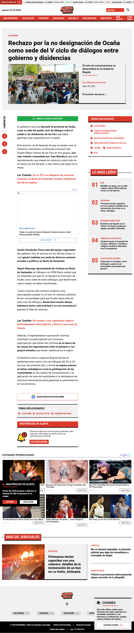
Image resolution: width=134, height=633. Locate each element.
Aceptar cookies (111, 625)
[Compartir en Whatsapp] (4, 151)
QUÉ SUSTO (119, 18)
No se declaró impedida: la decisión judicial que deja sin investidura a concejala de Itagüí (111, 552)
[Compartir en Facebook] (4, 136)
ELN (95, 153)
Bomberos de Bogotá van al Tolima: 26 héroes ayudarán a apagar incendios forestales (113, 226)
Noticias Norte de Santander (109, 138)
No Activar (28, 502)
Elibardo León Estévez (96, 82)
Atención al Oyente (83, 625)
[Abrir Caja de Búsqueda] (128, 10)
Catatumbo (26, 413)
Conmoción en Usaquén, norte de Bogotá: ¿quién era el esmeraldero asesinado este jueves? (113, 265)
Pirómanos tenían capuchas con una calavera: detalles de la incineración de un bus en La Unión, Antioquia (114, 207)
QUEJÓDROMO (10, 18)
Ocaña (97, 148)
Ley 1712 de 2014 (77, 629)
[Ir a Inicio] (67, 10)
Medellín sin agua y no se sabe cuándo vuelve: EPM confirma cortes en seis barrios (113, 188)
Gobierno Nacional (63, 413)
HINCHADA (58, 18)
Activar (9, 502)
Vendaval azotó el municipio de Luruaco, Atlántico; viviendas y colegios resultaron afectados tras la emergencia (114, 245)
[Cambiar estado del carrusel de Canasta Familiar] (20, 2)
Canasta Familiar (8, 2)
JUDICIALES (28, 18)
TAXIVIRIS (43, 18)
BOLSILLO (73, 18)
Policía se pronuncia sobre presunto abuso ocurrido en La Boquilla (111, 576)
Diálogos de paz (43, 413)
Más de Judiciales (23, 537)
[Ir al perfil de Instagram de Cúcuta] (67, 604)
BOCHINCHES (89, 18)
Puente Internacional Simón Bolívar (105, 132)
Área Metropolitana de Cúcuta (110, 143)
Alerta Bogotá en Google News (50, 397)
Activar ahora (39, 441)
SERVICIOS (106, 18)
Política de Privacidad (62, 625)
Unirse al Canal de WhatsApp (49, 119)
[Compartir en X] (4, 143)
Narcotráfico (114, 148)
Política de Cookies (112, 619)
